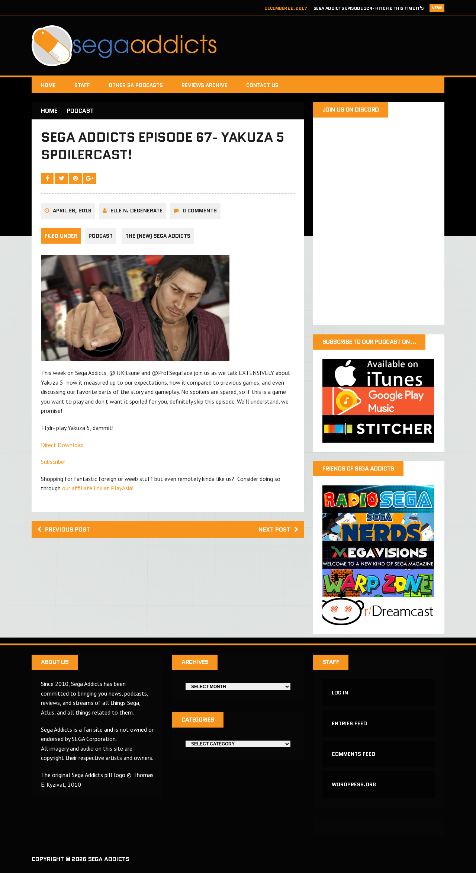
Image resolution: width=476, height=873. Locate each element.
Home (48, 85)
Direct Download (62, 445)
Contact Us (262, 85)
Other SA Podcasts (136, 85)
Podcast (101, 236)
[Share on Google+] (89, 178)
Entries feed (349, 723)
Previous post (67, 529)
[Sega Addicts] (238, 45)
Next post (274, 529)
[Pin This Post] (76, 178)
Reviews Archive (204, 85)
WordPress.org (354, 784)
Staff (82, 85)
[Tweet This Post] (62, 178)
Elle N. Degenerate (136, 210)
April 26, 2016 (72, 210)
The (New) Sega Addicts (157, 236)
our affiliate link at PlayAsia (97, 488)
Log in (340, 692)
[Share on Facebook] (48, 178)
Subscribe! (53, 461)
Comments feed (353, 754)
